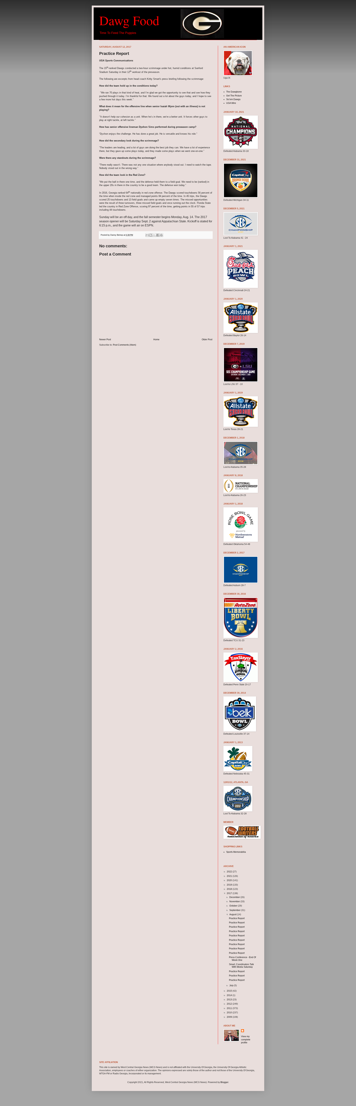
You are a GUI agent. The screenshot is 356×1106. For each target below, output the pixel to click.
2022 (230, 871)
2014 (230, 995)
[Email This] (147, 235)
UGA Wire (231, 103)
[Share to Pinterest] (161, 235)
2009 (230, 1017)
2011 (230, 1008)
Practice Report (237, 918)
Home (156, 339)
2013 (230, 999)
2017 (230, 893)
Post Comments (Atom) (124, 345)
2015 (230, 991)
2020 (230, 880)
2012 (230, 1004)
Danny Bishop (116, 235)
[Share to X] (154, 235)
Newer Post (105, 339)
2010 (230, 1012)
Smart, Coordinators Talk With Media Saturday (241, 965)
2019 (230, 885)
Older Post (207, 339)
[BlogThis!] (151, 235)
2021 (230, 876)
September (235, 910)
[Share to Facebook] (158, 235)
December (234, 897)
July (231, 985)
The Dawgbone (234, 91)
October (233, 905)
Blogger (224, 1082)
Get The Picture (234, 95)
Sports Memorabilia (236, 852)
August (233, 914)
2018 (230, 889)
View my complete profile (245, 1039)
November (234, 901)
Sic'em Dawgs (233, 99)
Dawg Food (129, 20)
